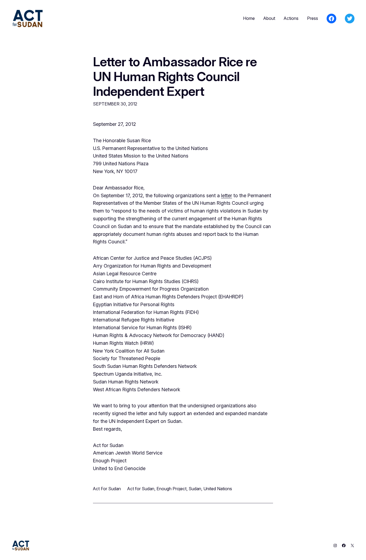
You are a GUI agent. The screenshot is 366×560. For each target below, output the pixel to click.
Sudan (195, 488)
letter (226, 195)
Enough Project (171, 488)
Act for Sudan (140, 488)
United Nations (217, 488)
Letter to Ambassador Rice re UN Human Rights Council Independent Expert (175, 76)
